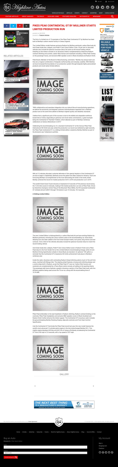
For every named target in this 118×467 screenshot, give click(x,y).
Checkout (101, 448)
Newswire (96, 16)
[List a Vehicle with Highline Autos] (107, 113)
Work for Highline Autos (58, 432)
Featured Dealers (69, 16)
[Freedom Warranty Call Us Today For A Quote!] (64, 404)
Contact (85, 13)
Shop (101, 13)
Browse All (7, 441)
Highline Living (53, 16)
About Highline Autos (73, 432)
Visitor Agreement (32, 421)
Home (18, 432)
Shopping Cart (103, 446)
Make (5, 444)
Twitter (13, 26)
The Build (40, 16)
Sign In (101, 443)
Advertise (93, 13)
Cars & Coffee (109, 13)
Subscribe (39, 432)
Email (26, 26)
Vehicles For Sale (58, 13)
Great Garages (27, 16)
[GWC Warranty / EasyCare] (107, 51)
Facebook (7, 26)
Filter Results (9, 457)
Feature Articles (11, 16)
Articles (69, 13)
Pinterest (20, 26)
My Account (111, 1)
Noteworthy (84, 16)
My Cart (100, 1)
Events (77, 13)
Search (6, 450)
